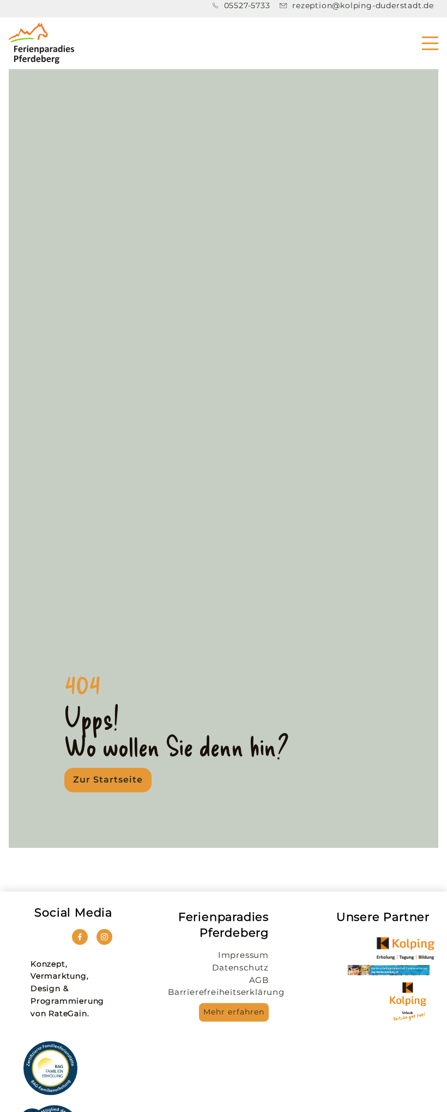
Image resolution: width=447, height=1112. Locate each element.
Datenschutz (240, 967)
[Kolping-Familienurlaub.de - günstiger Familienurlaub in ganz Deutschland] (405, 948)
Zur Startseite (108, 779)
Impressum (243, 955)
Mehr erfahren (233, 1012)
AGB (259, 980)
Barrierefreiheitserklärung (226, 992)
